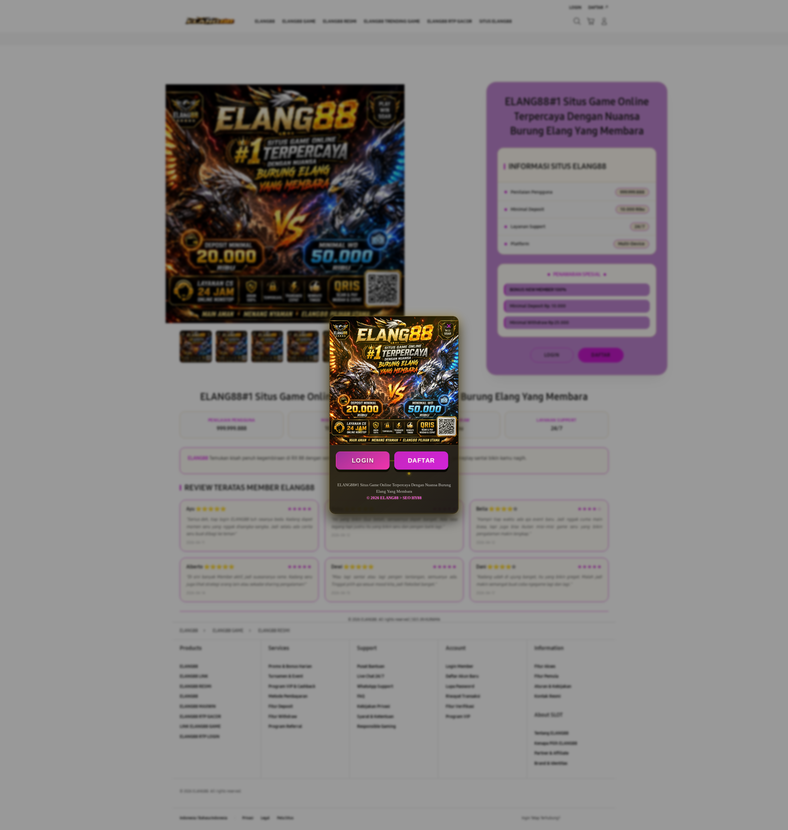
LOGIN (363, 460)
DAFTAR (421, 460)
